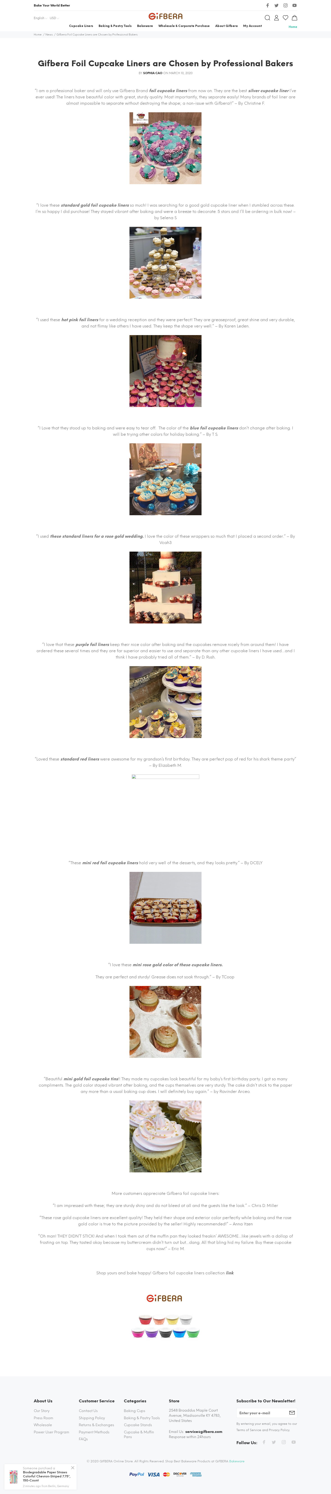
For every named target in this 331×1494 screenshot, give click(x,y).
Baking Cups (134, 1411)
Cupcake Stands (138, 1425)
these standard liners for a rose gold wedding (96, 536)
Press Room (43, 1418)
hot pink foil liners (79, 319)
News (49, 34)
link (230, 1273)
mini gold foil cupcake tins (90, 1078)
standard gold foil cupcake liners (95, 205)
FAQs (83, 1439)
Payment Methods (94, 1432)
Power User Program (51, 1432)
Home (293, 27)
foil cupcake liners (168, 90)
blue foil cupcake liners (214, 428)
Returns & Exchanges (96, 1425)
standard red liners (79, 759)
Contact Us (88, 1411)
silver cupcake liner (268, 90)
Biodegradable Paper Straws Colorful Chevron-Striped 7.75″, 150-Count (46, 1476)
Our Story (42, 1411)
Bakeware (237, 1461)
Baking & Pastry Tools (142, 1418)
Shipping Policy (92, 1418)
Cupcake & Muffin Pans (139, 1434)
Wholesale (43, 1425)
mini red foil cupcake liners (110, 862)
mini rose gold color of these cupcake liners (177, 964)
